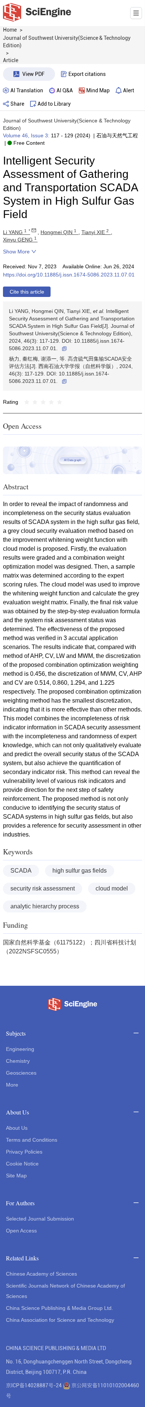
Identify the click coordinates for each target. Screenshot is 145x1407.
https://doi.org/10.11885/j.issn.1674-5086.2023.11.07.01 (69, 275)
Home (10, 30)
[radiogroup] (43, 402)
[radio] (26, 402)
